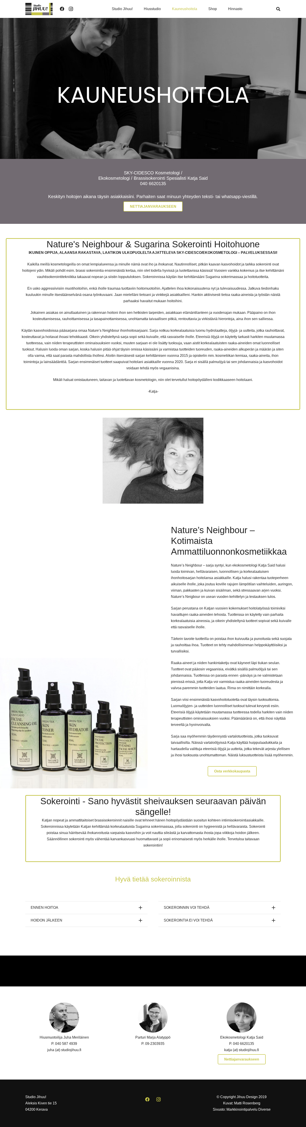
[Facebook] (62, 8)
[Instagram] (71, 8)
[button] (278, 9)
